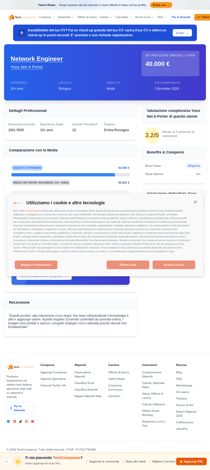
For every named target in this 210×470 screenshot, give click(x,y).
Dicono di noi (143, 17)
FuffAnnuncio (184, 422)
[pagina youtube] (32, 421)
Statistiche (64, 17)
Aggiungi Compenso (53, 372)
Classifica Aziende (86, 389)
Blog (179, 372)
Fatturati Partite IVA (53, 385)
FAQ (179, 378)
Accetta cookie (173, 264)
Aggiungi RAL (191, 461)
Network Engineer (37, 58)
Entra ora (161, 5)
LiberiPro (182, 428)
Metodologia (184, 385)
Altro (160, 17)
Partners (181, 398)
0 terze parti (32, 210)
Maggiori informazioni (36, 264)
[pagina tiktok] (20, 421)
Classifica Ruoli (84, 383)
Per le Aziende (181, 17)
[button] (195, 202)
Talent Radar (116, 378)
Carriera (104, 17)
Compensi (45, 17)
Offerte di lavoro (87, 17)
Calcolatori (122, 17)
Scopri (182, 32)
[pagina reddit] (26, 421)
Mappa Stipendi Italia (88, 396)
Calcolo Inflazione (153, 404)
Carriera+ (114, 396)
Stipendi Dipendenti (53, 378)
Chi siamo (182, 392)
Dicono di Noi (184, 405)
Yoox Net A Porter (27, 67)
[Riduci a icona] (6, 461)
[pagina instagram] (14, 421)
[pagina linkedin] (8, 421)
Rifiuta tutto (128, 264)
